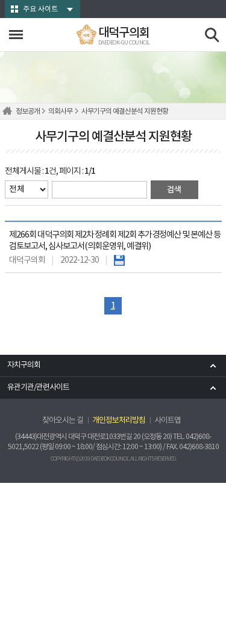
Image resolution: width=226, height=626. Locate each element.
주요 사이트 (40, 9)
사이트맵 (167, 420)
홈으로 (9, 111)
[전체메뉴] (16, 34)
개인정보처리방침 (118, 420)
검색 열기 (212, 35)
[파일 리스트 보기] (119, 260)
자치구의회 (23, 365)
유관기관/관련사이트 (38, 387)
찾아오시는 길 (62, 420)
